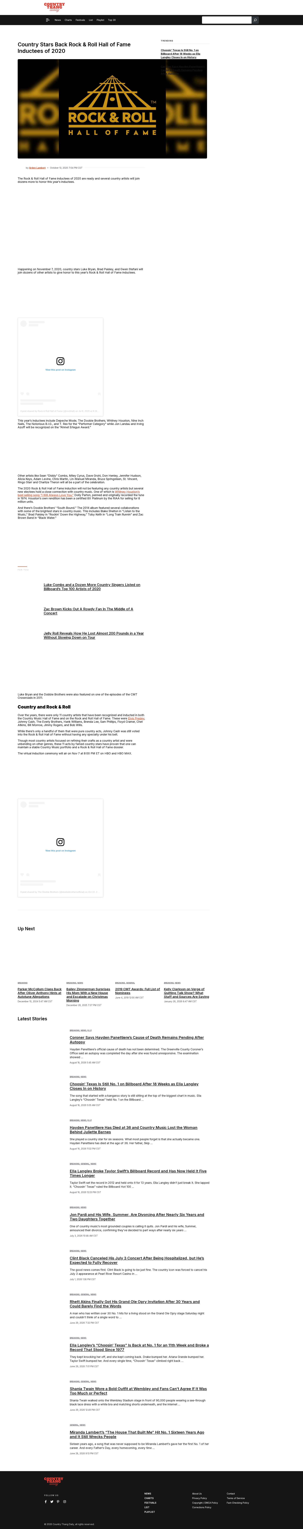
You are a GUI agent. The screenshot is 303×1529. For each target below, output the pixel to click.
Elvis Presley (136, 718)
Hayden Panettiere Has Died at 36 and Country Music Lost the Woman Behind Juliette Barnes (133, 1129)
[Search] (255, 20)
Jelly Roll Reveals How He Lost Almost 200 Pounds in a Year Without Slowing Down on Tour (94, 635)
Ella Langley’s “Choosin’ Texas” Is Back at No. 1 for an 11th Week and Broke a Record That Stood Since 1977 (139, 1347)
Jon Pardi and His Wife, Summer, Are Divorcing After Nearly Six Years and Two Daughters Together (137, 1216)
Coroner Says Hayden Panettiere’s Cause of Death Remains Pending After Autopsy (183, 70)
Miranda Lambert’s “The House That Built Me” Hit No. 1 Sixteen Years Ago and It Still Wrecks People (137, 1434)
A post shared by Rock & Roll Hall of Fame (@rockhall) (47, 411)
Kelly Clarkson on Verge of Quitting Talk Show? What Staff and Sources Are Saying (186, 993)
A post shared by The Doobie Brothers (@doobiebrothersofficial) (52, 892)
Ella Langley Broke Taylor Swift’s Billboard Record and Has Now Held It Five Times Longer (138, 1173)
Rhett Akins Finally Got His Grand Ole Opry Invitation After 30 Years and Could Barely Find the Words (135, 1303)
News (80, 983)
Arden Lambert (37, 167)
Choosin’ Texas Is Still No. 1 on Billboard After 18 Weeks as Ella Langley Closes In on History (180, 54)
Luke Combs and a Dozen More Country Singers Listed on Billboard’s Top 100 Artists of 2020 (92, 587)
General (130, 983)
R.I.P (89, 1030)
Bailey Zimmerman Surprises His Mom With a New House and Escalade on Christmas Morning (88, 994)
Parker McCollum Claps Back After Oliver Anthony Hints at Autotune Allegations (40, 993)
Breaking (22, 983)
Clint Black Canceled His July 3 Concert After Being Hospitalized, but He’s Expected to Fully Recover (137, 1260)
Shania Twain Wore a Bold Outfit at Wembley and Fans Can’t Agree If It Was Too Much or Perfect (138, 1391)
